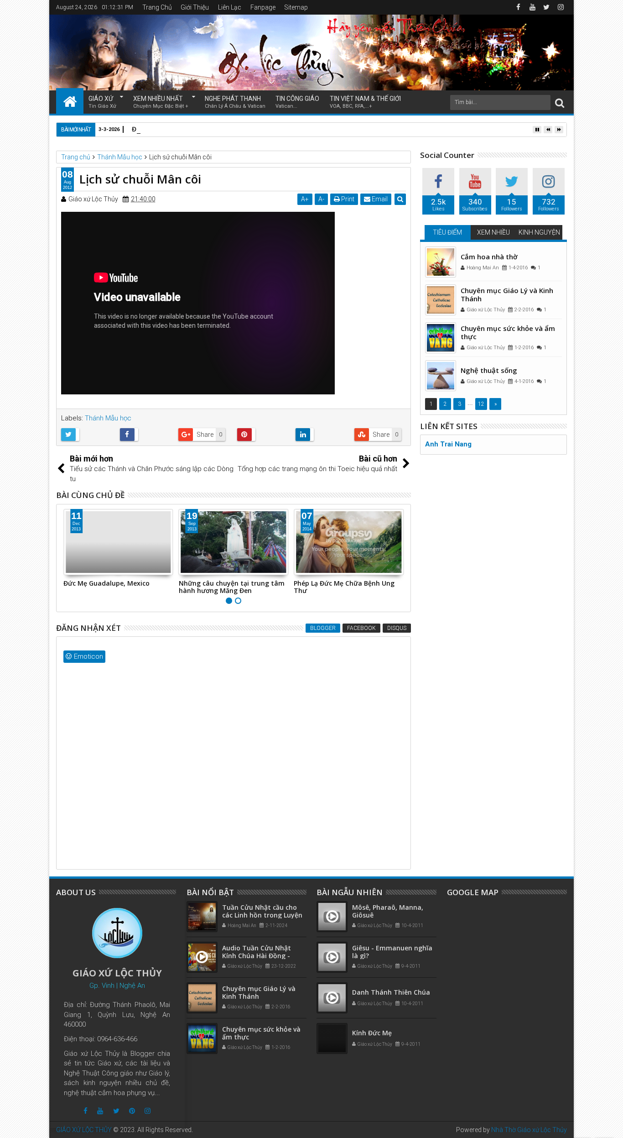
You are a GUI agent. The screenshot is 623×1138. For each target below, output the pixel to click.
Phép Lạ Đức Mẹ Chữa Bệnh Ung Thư (344, 587)
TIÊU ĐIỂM (447, 232)
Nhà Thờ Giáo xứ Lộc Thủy (529, 1129)
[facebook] (518, 7)
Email (379, 199)
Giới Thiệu (195, 7)
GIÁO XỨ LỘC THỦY (84, 1129)
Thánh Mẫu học (108, 418)
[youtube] (532, 7)
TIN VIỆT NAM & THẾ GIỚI (365, 102)
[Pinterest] (132, 1110)
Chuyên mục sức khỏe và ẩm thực (508, 332)
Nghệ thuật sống (489, 370)
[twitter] (546, 7)
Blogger (323, 628)
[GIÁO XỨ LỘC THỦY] (69, 101)
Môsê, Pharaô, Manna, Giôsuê (387, 911)
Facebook (361, 628)
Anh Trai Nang (448, 444)
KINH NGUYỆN (539, 232)
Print (347, 199)
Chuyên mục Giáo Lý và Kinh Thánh (507, 294)
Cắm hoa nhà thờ (489, 256)
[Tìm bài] (559, 102)
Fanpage (262, 7)
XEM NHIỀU (493, 232)
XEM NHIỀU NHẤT (160, 102)
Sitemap (296, 7)
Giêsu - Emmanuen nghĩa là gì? (392, 952)
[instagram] (560, 7)
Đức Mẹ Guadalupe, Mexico (106, 583)
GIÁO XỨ (102, 102)
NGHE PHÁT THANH (235, 102)
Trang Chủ (157, 7)
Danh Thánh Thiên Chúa (391, 992)
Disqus (396, 628)
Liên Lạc (229, 7)
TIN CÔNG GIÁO (297, 102)
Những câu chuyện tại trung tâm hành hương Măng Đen (232, 587)
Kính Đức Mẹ (372, 1032)
